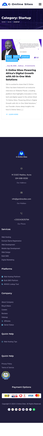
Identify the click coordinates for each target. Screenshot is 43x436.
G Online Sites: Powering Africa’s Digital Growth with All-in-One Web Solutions (21, 75)
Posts (16, 56)
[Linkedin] (23, 409)
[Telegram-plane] (30, 409)
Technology (12, 60)
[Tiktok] (27, 409)
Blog (9, 22)
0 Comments (30, 66)
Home (3, 22)
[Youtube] (19, 409)
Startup (25, 56)
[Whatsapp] (34, 409)
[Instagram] (12, 409)
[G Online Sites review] (6, 375)
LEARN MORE (13, 114)
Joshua (20, 66)
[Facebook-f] (9, 409)
